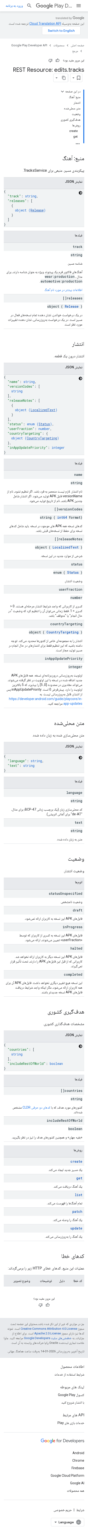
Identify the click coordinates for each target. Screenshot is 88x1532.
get (79, 1178)
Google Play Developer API (29, 45)
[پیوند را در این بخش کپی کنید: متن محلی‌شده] (49, 723)
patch (77, 1211)
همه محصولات (75, 1490)
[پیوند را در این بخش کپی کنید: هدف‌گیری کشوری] (42, 1012)
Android (78, 1453)
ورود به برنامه (14, 6)
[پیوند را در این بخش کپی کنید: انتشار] (67, 344)
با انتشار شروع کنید (72, 1402)
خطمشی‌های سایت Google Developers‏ (48, 1338)
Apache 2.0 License (47, 1333)
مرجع (75, 51)
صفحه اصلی (77, 45)
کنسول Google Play (71, 1395)
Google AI (77, 1483)
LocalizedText (43, 410)
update (76, 1228)
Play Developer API (63, 6)
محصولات (59, 45)
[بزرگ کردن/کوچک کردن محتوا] (62, 91)
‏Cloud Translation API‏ (45, 23)
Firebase (78, 1468)
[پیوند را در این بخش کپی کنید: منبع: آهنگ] (57, 159)
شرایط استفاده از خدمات (69, 1374)
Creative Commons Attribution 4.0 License (49, 1328)
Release (37, 210)
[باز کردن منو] (78, 5)
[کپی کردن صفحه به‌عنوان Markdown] (64, 78)
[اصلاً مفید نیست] (50, 60)
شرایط (80, 1510)
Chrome (78, 1460)
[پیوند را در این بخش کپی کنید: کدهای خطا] (56, 1256)
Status (44, 424)
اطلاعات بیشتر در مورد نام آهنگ (63, 290)
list (78, 1195)
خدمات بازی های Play (70, 1423)
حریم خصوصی (63, 1510)
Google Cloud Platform (67, 1475)
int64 (62, 517)
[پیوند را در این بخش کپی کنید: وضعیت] (63, 859)
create (76, 1161)
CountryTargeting (42, 438)
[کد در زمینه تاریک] (80, 193)
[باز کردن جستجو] (29, 5)
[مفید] (57, 60)
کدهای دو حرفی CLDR (36, 1107)
